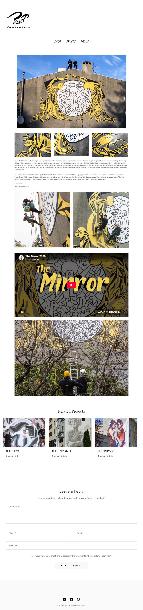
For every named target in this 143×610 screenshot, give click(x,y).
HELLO (85, 42)
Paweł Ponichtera (78, 605)
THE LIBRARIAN (61, 451)
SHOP (57, 42)
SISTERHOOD (106, 451)
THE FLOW (12, 451)
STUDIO (71, 42)
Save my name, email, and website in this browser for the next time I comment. (73, 555)
